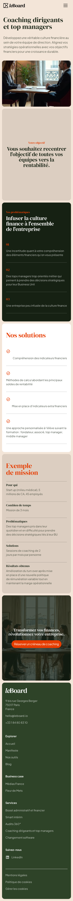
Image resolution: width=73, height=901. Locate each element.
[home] (14, 5)
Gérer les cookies (16, 888)
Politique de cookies (18, 882)
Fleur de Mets (14, 790)
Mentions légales (16, 875)
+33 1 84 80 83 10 (16, 722)
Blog (8, 764)
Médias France (14, 784)
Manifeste (11, 750)
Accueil (10, 743)
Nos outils (11, 757)
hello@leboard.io (16, 716)
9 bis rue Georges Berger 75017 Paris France (21, 705)
